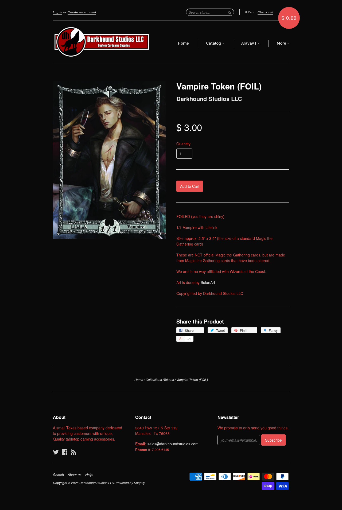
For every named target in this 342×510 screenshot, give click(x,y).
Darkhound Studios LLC (209, 98)
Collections (154, 379)
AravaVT (249, 43)
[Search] (229, 12)
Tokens (169, 379)
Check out (265, 12)
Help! (89, 475)
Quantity (183, 143)
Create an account (82, 12)
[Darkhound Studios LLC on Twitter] (56, 452)
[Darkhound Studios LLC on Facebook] (65, 452)
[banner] (102, 41)
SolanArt (208, 282)
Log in (57, 12)
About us (74, 475)
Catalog (214, 43)
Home (183, 43)
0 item (249, 12)
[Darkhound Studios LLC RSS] (73, 452)
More (282, 43)
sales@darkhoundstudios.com (173, 443)
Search (58, 475)
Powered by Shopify (130, 482)
